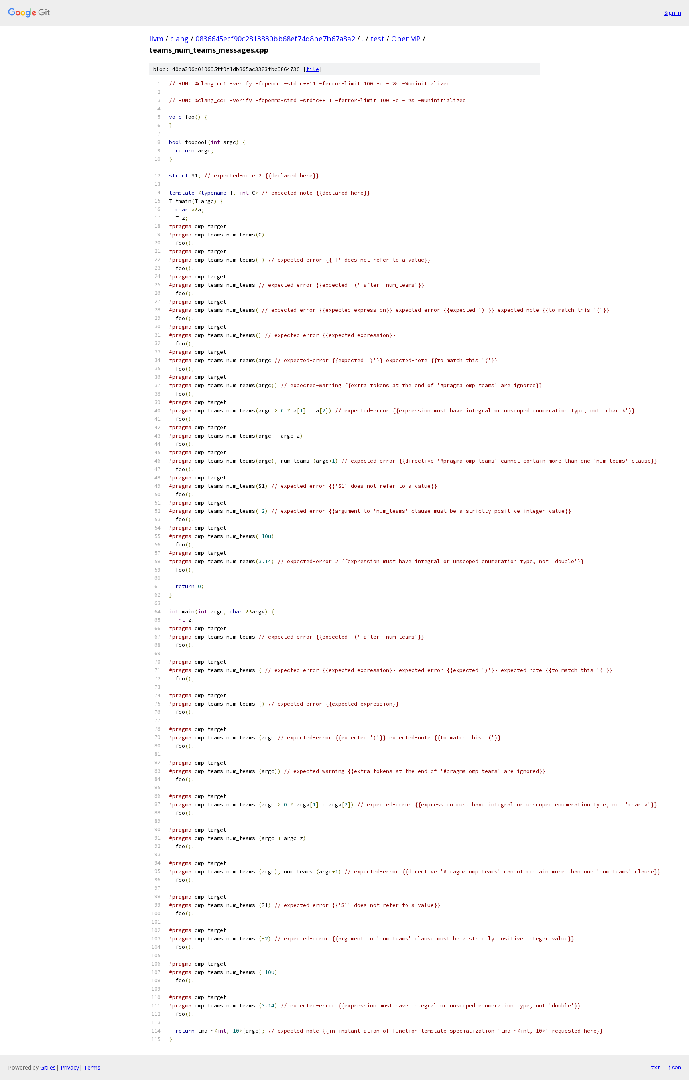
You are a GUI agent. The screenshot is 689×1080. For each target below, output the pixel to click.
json (674, 1067)
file (312, 69)
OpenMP (406, 38)
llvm (156, 38)
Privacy (70, 1067)
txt (655, 1067)
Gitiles (48, 1067)
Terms (92, 1067)
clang (179, 38)
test (377, 38)
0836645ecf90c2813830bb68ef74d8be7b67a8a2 (275, 38)
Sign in (672, 12)
